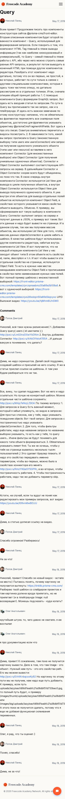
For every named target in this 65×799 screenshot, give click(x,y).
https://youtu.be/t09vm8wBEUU (18, 503)
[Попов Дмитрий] (2, 318)
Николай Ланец (14, 20)
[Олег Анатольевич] (2, 611)
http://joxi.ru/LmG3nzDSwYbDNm (19, 334)
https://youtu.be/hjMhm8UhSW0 (39, 300)
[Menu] (60, 4)
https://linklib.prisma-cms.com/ (45, 585)
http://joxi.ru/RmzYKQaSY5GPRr (18, 469)
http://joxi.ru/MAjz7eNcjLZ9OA (17, 403)
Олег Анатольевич (15, 611)
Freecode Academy (19, 4)
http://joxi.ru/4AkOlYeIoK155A (30, 338)
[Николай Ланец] (2, 20)
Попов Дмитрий (14, 318)
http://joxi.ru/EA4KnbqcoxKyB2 (18, 676)
